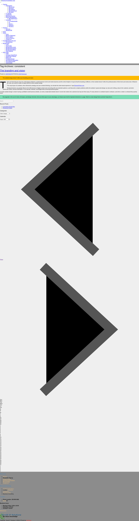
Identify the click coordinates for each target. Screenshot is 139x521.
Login (7, 44)
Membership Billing (11, 49)
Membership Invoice (11, 48)
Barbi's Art (8, 57)
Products (5, 27)
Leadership (9, 14)
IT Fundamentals (13, 21)
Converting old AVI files (9, 106)
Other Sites (6, 52)
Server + (11, 23)
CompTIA (8, 20)
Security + (11, 26)
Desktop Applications (8, 488)
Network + (11, 25)
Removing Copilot (7, 108)
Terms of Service (10, 38)
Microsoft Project (13, 18)
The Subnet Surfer (10, 61)
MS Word (11, 12)
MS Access (11, 7)
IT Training (8, 13)
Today (1, 259)
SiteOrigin (28, 520)
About (4, 33)
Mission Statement (10, 35)
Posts (4, 31)
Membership (6, 43)
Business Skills (7, 492)
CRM (7, 53)
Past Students (9, 51)
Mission (5, 476)
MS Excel (11, 8)
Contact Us (9, 39)
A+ (9, 22)
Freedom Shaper (10, 59)
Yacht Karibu (9, 62)
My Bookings (9, 42)
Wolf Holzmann (23, 74)
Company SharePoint (11, 55)
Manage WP (9, 30)
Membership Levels (11, 47)
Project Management (11, 17)
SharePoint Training (11, 56)
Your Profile (9, 46)
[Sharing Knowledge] (8, 0)
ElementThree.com (79, 85)
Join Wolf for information (12, 60)
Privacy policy (9, 36)
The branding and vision (12, 70)
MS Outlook (12, 9)
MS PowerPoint (13, 10)
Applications (9, 5)
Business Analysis (10, 16)
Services (8, 29)
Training (5, 4)
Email (4, 500)
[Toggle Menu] (0, 2)
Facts (7, 34)
